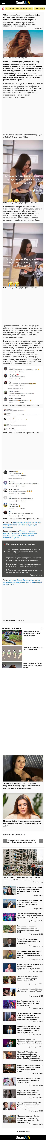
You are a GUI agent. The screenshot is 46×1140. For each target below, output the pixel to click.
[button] (5, 841)
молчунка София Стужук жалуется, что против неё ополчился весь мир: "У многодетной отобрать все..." (22, 582)
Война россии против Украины (19, 9)
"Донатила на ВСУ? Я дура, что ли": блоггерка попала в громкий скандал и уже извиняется (22, 525)
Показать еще (36, 575)
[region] (23, 115)
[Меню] (3, 2)
